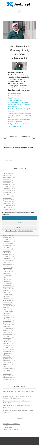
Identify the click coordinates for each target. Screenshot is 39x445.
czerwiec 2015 (7, 311)
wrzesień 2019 (7, 243)
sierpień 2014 (7, 330)
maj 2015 (6, 313)
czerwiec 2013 (7, 351)
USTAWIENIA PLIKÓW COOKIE (25, 231)
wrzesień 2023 (7, 190)
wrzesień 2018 (7, 260)
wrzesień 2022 (7, 205)
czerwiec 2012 (7, 368)
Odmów (19, 222)
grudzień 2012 (7, 358)
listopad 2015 (7, 304)
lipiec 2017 (6, 277)
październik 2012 (8, 360)
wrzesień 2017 (7, 275)
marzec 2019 (7, 251)
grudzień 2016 (7, 287)
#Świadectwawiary (15, 122)
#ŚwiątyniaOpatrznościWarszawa (19, 113)
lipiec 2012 (6, 366)
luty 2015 (6, 319)
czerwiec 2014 (7, 334)
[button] (19, 11)
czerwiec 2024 (7, 177)
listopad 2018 (7, 256)
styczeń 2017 (7, 285)
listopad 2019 (7, 239)
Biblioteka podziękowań (11, 424)
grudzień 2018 (7, 254)
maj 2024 (6, 179)
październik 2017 (8, 273)
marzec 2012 (7, 374)
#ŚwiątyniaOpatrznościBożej (18, 102)
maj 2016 (6, 296)
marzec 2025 (7, 173)
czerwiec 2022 (7, 209)
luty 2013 (6, 355)
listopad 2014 (7, 324)
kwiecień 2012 (7, 372)
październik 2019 (8, 241)
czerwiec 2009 (7, 379)
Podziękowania (8, 426)
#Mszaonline (12, 107)
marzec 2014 (7, 340)
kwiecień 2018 (7, 268)
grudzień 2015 (7, 302)
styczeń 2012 (7, 376)
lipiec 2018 (6, 262)
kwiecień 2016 (7, 298)
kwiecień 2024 (7, 181)
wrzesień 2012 (7, 362)
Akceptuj (19, 218)
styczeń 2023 (7, 198)
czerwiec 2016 (7, 294)
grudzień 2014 (7, 323)
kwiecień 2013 (7, 353)
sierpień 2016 (7, 290)
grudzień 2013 (7, 345)
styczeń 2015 (7, 321)
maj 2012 (6, 370)
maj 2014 (6, 336)
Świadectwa (7, 427)
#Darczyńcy (17, 126)
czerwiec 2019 (7, 245)
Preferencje (19, 227)
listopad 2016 (7, 288)
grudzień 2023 (7, 184)
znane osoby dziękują (11, 429)
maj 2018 (6, 266)
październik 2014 (8, 326)
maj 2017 (6, 279)
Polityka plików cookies (11, 231)
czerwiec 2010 (7, 377)
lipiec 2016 (6, 292)
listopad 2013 (7, 347)
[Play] (19, 66)
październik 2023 (8, 188)
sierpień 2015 (7, 307)
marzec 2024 (7, 182)
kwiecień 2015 (7, 315)
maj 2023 (6, 194)
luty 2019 (6, 253)
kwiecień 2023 (7, 196)
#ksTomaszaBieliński (15, 100)
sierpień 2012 (7, 364)
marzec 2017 (7, 283)
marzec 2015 (7, 317)
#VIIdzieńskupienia (14, 94)
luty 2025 (6, 175)
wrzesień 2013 (7, 349)
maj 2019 (6, 247)
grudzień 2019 (7, 237)
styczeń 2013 (7, 357)
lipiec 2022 (6, 207)
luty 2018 (6, 270)
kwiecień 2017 (7, 281)
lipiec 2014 (6, 332)
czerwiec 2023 (7, 192)
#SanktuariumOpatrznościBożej (19, 104)
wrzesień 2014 (7, 328)
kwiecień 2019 (7, 249)
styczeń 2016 (7, 300)
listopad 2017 (7, 271)
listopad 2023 (7, 186)
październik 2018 (8, 258)
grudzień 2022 (7, 200)
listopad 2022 (7, 201)
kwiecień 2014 (7, 338)
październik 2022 (8, 203)
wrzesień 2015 (7, 305)
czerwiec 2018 (7, 264)
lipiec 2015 (6, 309)
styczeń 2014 (7, 343)
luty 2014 (6, 341)
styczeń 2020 (7, 235)
